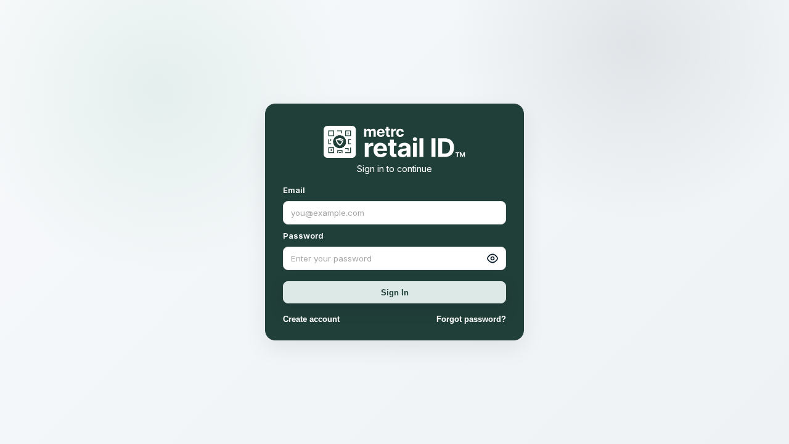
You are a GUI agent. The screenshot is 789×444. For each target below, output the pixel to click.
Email (294, 190)
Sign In (395, 292)
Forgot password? (471, 319)
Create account (311, 319)
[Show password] (492, 258)
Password (303, 235)
